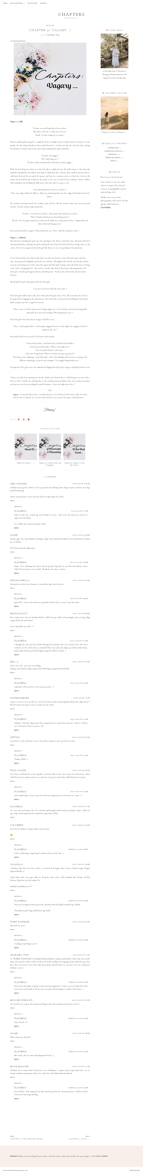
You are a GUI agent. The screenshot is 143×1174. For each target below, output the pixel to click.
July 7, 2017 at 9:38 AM (81, 613)
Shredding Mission (114, 151)
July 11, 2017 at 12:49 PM (81, 825)
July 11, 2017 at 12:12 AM (79, 719)
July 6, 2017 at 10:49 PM (81, 535)
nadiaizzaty (18, 613)
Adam (14, 535)
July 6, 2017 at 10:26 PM (81, 483)
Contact (43, 3)
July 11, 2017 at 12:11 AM (81, 806)
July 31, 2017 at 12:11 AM (81, 1066)
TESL (58, 35)
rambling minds (114, 157)
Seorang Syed (19, 955)
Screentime (114, 148)
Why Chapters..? (17, 3)
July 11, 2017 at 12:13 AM (79, 755)
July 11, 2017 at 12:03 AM (79, 641)
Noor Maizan (19, 1066)
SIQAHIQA (16, 864)
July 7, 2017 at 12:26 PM (81, 662)
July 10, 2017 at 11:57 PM (79, 562)
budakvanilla (19, 580)
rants (114, 161)
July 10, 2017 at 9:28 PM (81, 770)
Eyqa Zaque (18, 770)
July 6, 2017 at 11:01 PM (79, 511)
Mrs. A (14, 662)
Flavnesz (20, 511)
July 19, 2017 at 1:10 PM (81, 955)
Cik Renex (16, 825)
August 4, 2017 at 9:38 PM (78, 849)
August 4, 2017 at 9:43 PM (78, 1051)
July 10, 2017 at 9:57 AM (81, 737)
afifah (15, 737)
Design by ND (135, 1170)
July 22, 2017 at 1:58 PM (81, 1033)
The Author (32, 3)
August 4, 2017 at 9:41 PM (78, 982)
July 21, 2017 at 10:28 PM (81, 1000)
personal (51, 35)
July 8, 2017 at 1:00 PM (81, 698)
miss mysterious (21, 1000)
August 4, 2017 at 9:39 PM (78, 900)
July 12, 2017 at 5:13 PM (81, 922)
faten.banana (19, 698)
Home (5, 3)
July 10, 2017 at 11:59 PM (79, 598)
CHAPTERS (71, 14)
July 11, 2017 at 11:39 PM (81, 864)
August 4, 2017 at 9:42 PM (78, 1018)
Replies (17, 506)
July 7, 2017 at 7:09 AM (81, 580)
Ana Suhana (18, 483)
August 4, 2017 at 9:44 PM (78, 1088)
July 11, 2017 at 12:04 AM (79, 683)
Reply (12, 501)
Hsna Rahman (19, 921)
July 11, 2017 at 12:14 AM (79, 791)
